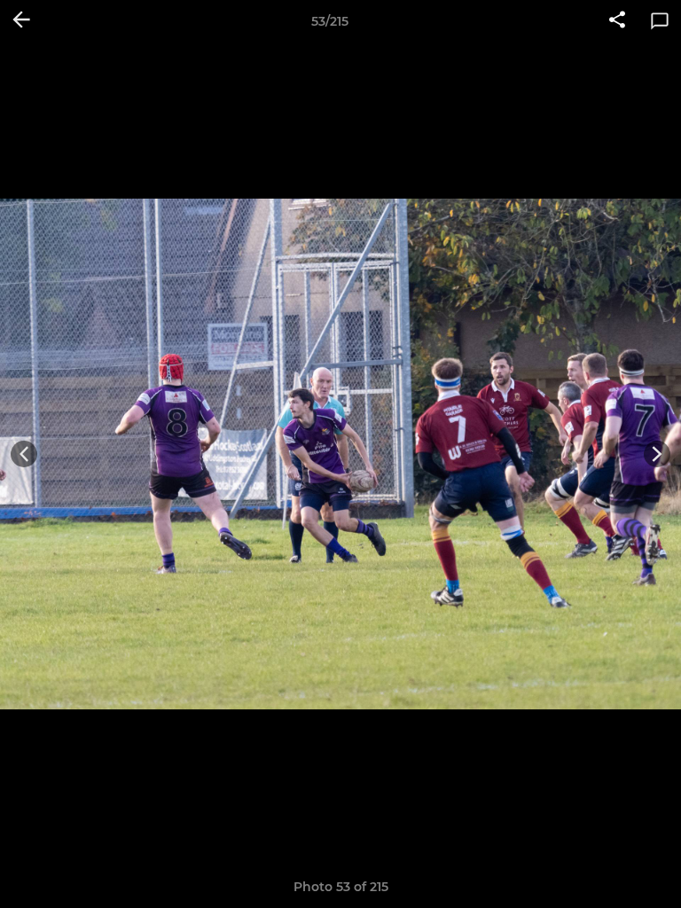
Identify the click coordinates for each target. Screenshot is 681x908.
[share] (617, 21)
